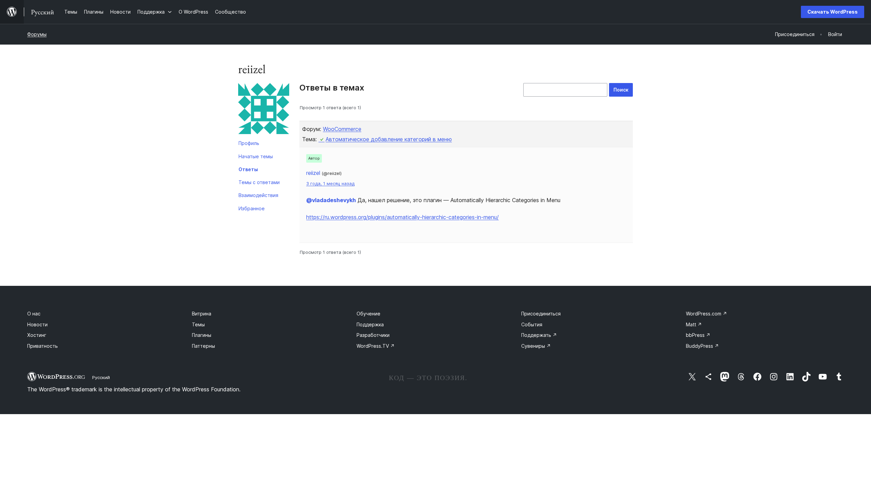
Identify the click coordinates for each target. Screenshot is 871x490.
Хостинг (36, 335)
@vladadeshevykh (331, 200)
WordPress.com (706, 313)
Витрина (201, 313)
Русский (101, 377)
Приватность (42, 346)
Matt (694, 324)
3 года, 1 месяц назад (330, 183)
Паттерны (203, 346)
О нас (33, 313)
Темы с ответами (259, 182)
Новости (37, 324)
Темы (198, 324)
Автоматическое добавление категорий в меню (389, 139)
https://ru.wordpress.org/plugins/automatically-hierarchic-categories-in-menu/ (402, 217)
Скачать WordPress (832, 12)
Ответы (248, 169)
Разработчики (373, 335)
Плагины (201, 335)
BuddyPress (702, 346)
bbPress (698, 335)
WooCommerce (342, 129)
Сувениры (536, 346)
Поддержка (370, 324)
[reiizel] (263, 110)
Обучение (368, 313)
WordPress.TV (376, 346)
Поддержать (539, 335)
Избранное (252, 208)
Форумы (37, 34)
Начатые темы (256, 156)
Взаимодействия (258, 195)
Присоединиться (541, 313)
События (531, 324)
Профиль (249, 143)
